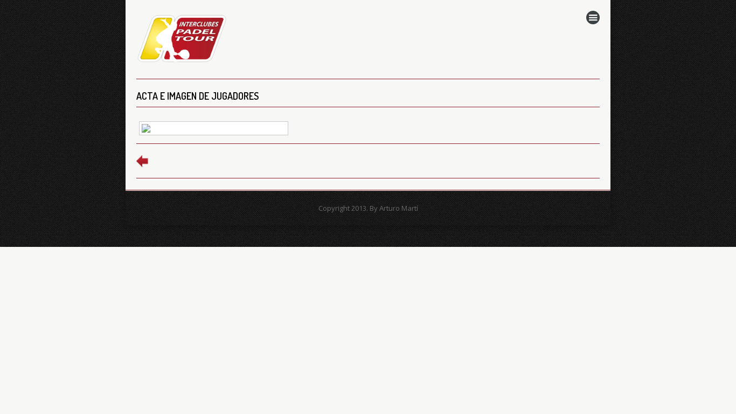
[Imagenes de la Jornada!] (213, 131)
